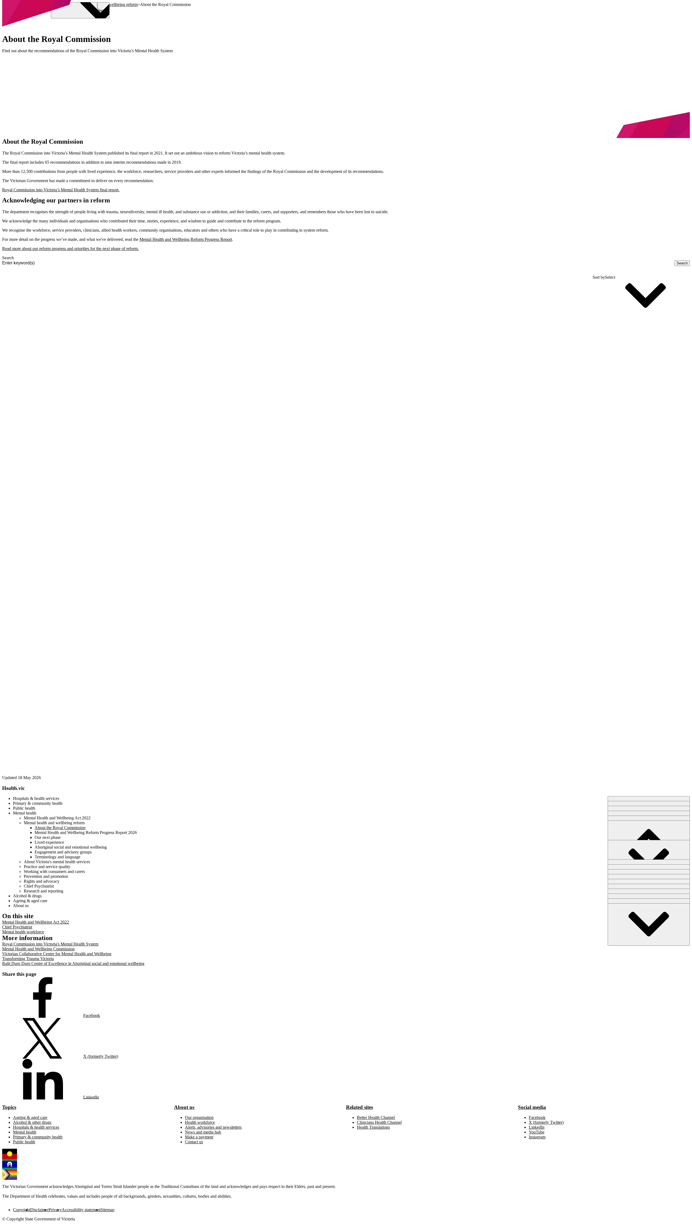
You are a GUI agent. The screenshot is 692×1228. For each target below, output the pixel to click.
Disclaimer (39, 1209)
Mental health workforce (23, 932)
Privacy (55, 1209)
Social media (532, 1107)
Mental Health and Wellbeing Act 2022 (35, 922)
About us (184, 1107)
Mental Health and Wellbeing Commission (38, 949)
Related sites (359, 1107)
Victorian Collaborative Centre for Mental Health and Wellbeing (56, 953)
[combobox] (338, 263)
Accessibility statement (81, 1209)
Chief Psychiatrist (17, 927)
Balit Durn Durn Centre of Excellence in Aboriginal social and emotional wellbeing (73, 963)
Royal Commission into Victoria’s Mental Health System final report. (60, 190)
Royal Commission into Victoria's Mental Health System (50, 944)
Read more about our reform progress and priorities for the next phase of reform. (70, 248)
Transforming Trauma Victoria (28, 958)
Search (8, 257)
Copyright (21, 1209)
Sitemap (107, 1209)
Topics (9, 1107)
